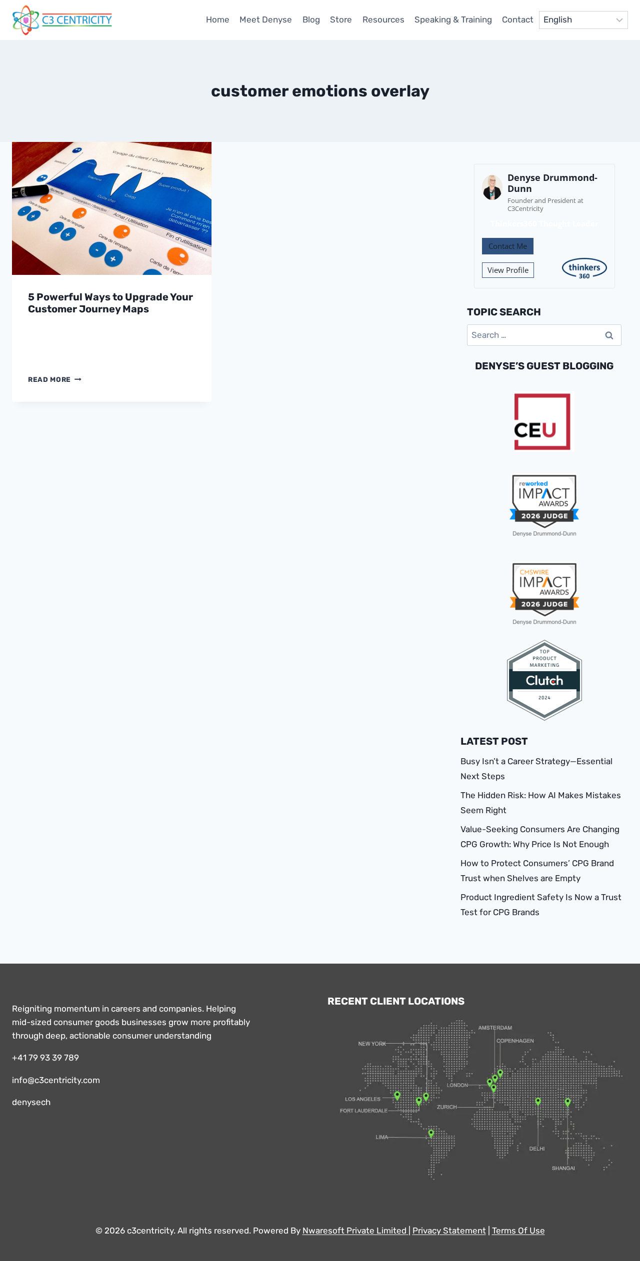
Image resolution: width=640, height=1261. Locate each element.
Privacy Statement (449, 1231)
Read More (55, 379)
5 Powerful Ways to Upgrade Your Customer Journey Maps (110, 303)
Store (341, 19)
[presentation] (112, 208)
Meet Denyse (266, 19)
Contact (518, 19)
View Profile (508, 270)
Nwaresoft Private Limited (354, 1231)
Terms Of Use (518, 1231)
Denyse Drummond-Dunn (553, 182)
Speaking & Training (453, 19)
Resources (383, 19)
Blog (311, 19)
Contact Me (507, 246)
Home (218, 19)
